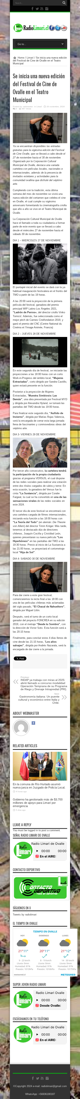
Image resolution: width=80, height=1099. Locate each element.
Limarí (30, 57)
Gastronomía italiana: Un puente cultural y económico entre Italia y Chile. (38, 698)
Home (21, 57)
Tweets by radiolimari (25, 914)
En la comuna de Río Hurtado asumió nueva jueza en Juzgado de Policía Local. (39, 786)
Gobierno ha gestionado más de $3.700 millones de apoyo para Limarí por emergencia (38, 803)
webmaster (28, 106)
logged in (33, 830)
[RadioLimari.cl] (40, 29)
